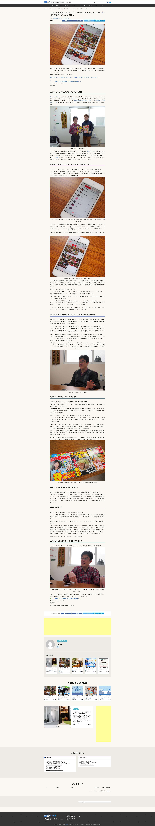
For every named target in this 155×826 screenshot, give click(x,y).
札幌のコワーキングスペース (85, 761)
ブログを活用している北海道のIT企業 (53, 768)
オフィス (79, 5)
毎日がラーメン (91, 151)
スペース (85, 5)
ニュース (96, 5)
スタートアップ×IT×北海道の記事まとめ (54, 765)
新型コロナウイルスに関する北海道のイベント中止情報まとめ (57, 763)
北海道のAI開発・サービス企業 (52, 767)
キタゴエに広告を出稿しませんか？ (73, 816)
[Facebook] (107, 2)
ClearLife (73, 99)
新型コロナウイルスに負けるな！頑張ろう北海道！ (55, 761)
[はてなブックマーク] (110, 2)
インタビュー (66, 5)
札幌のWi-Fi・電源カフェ (85, 763)
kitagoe (59, 645)
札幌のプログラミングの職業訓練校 (87, 765)
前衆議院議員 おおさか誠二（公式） (82, 101)
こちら (108, 790)
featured (55, 18)
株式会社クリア (54, 97)
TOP (53, 5)
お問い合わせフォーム (70, 818)
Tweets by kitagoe (82, 801)
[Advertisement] (77, 626)
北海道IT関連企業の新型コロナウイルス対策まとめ (55, 762)
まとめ (102, 5)
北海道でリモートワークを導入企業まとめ (54, 766)
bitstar (67, 824)
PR (46, 670)
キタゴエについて (69, 815)
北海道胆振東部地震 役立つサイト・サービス (54, 770)
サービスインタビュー (65, 18)
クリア (59, 18)
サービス (91, 5)
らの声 (56, 157)
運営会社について (69, 819)
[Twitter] (109, 2)
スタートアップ (59, 5)
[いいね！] (106, 2)
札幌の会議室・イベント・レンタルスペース (88, 762)
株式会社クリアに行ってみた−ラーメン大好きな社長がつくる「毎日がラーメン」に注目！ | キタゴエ (74, 77)
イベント (73, 5)
